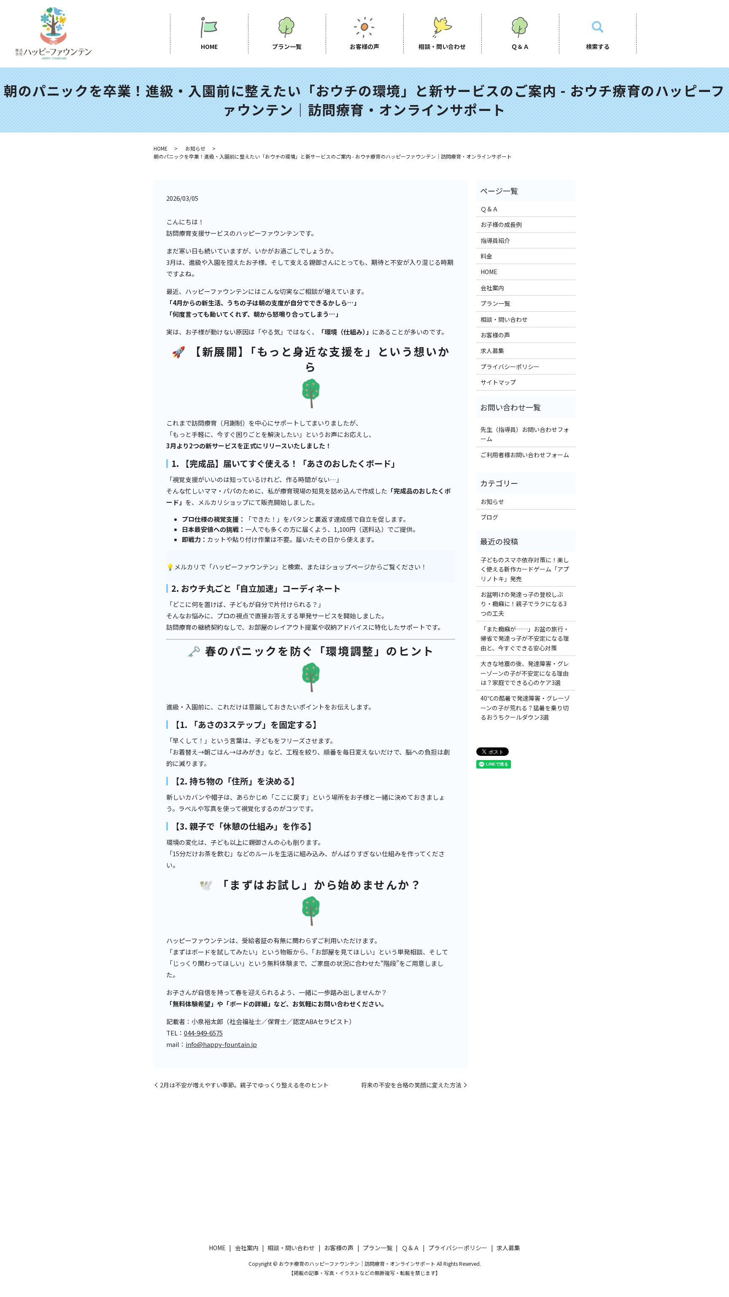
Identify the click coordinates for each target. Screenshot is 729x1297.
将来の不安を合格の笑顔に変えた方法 (411, 1085)
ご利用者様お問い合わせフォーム (525, 454)
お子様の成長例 (501, 224)
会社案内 (492, 287)
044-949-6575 (203, 1032)
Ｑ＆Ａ (520, 46)
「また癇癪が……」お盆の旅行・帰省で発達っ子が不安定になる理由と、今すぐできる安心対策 (525, 638)
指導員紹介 (495, 240)
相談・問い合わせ (442, 46)
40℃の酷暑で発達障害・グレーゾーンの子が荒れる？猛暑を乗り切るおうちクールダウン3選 (525, 707)
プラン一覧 (287, 46)
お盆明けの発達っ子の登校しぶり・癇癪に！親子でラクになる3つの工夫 (524, 603)
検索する (598, 46)
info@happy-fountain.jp (221, 1044)
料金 (486, 256)
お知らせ (195, 148)
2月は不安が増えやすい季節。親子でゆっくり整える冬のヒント (244, 1085)
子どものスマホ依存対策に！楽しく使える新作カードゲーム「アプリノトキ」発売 (525, 569)
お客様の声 (364, 46)
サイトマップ (498, 382)
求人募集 (492, 350)
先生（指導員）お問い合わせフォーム (525, 434)
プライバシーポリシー (510, 366)
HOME (209, 46)
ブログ (489, 517)
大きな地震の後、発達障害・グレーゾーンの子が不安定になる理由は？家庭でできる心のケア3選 (525, 673)
